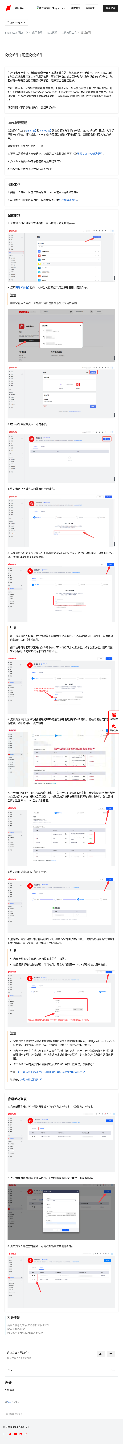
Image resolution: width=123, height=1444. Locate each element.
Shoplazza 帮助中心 (16, 32)
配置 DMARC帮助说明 (89, 153)
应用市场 (37, 32)
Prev (10, 1370)
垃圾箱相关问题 (29, 1079)
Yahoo (44, 130)
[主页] (8, 8)
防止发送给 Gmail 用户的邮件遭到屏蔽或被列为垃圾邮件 (50, 1072)
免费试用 (110, 8)
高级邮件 (86, 32)
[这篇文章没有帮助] (111, 1354)
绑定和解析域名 (68, 200)
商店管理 (52, 32)
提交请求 (75, 8)
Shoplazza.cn (59, 8)
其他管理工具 (69, 32)
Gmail (29, 130)
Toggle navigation (16, 22)
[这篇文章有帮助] (101, 1354)
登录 (9, 1401)
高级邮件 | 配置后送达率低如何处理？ (28, 1325)
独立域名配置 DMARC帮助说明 (25, 1333)
